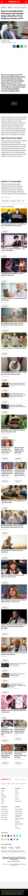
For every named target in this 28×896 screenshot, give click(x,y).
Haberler (3, 788)
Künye (17, 783)
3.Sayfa (2, 801)
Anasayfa (3, 7)
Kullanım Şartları (18, 809)
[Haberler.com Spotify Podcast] (20, 836)
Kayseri (18, 200)
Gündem (10, 7)
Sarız (23, 200)
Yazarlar (17, 799)
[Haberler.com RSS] (2, 839)
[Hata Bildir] (14, 864)
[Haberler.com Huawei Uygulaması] (18, 847)
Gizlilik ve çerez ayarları (7, 864)
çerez (2, 891)
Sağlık (16, 790)
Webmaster (17, 821)
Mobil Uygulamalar (19, 823)
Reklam (8, 783)
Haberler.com (4, 806)
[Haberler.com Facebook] (5, 836)
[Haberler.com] (6, 779)
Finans (16, 794)
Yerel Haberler (18, 801)
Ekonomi (3, 790)
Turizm (16, 797)
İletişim (13, 783)
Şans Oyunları (4, 815)
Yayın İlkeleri (23, 783)
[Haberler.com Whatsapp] (17, 836)
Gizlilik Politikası (18, 811)
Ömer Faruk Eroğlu (5, 200)
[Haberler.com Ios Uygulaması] (4, 847)
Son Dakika (3, 797)
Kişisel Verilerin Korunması (18, 816)
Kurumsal (17, 806)
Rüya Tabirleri (4, 817)
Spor (2, 792)
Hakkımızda (3, 783)
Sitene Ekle (17, 828)
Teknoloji (17, 792)
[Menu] (2, 2)
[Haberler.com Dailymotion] (17, 839)
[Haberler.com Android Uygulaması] (11, 847)
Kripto (2, 799)
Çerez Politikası (18, 813)
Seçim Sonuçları (4, 813)
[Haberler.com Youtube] (8, 839)
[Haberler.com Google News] (2, 836)
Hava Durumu (4, 809)
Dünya (2, 803)
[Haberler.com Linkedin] (14, 836)
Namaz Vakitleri (4, 811)
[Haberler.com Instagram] (11, 836)
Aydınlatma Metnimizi (11, 894)
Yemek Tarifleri (4, 819)
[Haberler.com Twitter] (8, 836)
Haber (9, 861)
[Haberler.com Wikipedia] (5, 839)
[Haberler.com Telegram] (14, 839)
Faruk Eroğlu (13, 200)
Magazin (3, 794)
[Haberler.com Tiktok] (11, 839)
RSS (16, 826)
